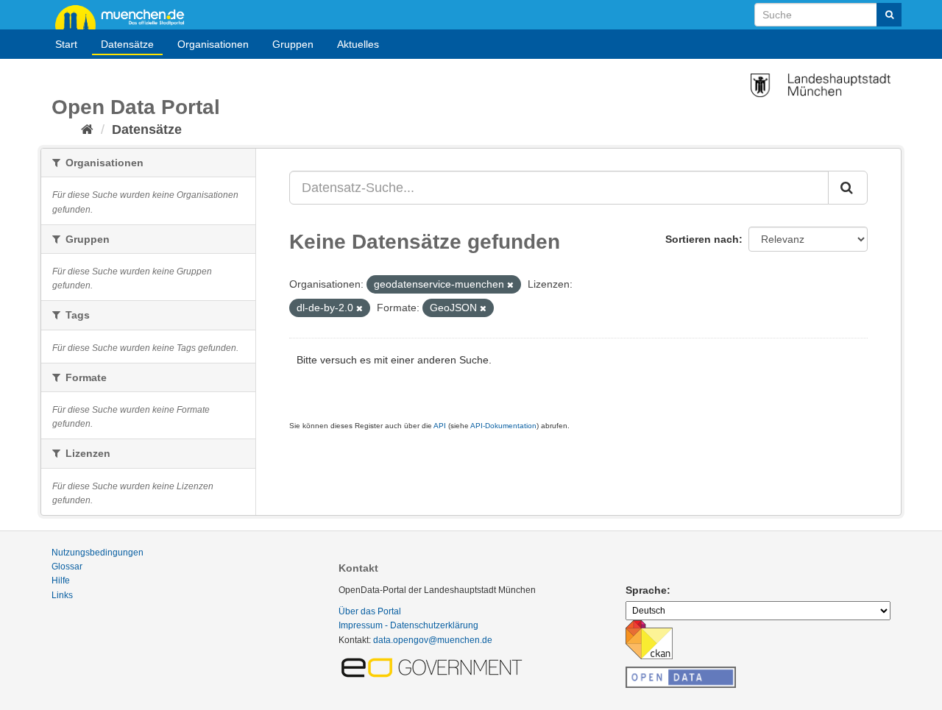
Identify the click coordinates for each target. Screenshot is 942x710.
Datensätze (127, 44)
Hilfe (61, 580)
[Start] (87, 129)
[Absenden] (889, 14)
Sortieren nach (702, 239)
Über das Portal (370, 611)
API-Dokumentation (503, 426)
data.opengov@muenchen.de (432, 640)
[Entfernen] (510, 284)
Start (66, 44)
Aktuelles (358, 44)
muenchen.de (125, 16)
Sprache (646, 590)
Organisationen (213, 44)
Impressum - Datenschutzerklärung (408, 625)
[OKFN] (681, 673)
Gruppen (293, 44)
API (439, 426)
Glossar (67, 566)
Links (62, 595)
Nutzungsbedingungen (98, 552)
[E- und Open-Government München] (434, 666)
